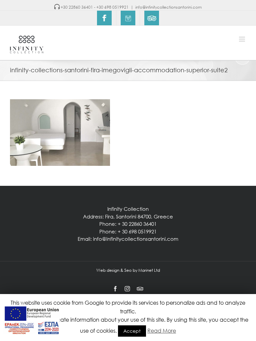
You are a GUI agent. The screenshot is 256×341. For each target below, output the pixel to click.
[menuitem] (104, 18)
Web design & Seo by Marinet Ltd (128, 270)
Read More (161, 330)
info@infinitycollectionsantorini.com (168, 7)
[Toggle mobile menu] (242, 39)
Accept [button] (132, 331)
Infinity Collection (128, 208)
